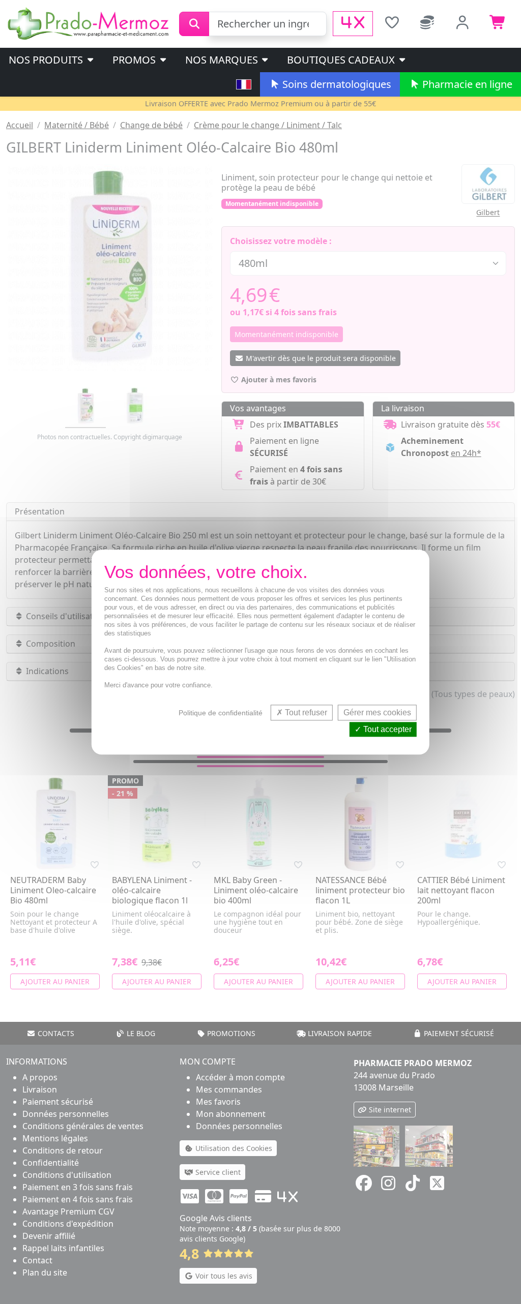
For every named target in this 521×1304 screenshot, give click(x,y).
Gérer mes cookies (377, 712)
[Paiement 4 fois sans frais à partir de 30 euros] (353, 23)
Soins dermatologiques (335, 84)
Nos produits (47, 60)
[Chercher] (194, 24)
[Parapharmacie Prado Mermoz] (89, 22)
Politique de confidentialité (221, 713)
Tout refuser (305, 712)
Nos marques (222, 60)
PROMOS (135, 60)
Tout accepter (386, 729)
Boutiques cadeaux (342, 60)
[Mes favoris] (392, 23)
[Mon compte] (463, 23)
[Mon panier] (498, 23)
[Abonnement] (427, 23)
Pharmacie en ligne (466, 84)
